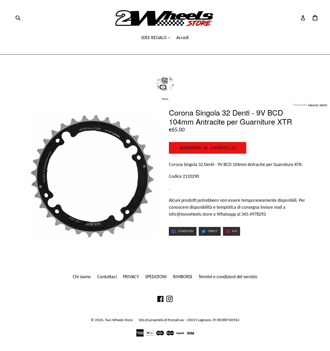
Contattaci (107, 277)
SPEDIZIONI (156, 277)
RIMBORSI (182, 277)
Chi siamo (82, 277)
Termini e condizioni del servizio (228, 277)
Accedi (182, 38)
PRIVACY (131, 277)
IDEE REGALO (154, 38)
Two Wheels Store (119, 320)
